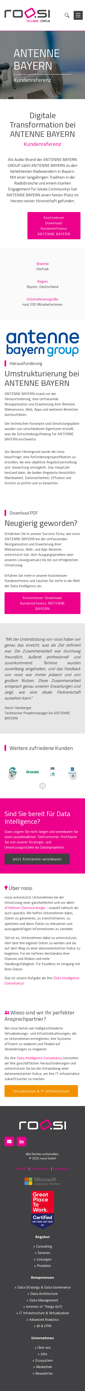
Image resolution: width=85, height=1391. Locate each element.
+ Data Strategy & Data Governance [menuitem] (43, 1287)
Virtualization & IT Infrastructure (41, 1091)
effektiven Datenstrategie (25, 907)
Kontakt (21, 1168)
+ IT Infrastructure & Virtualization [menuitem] (42, 1313)
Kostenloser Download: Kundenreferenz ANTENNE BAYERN (54, 226)
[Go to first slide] (73, 776)
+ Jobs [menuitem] (42, 1353)
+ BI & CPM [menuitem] (42, 1326)
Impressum (61, 1168)
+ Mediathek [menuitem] (42, 1366)
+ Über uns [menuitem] (42, 1347)
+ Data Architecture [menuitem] (42, 1293)
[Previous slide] (11, 776)
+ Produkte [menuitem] (42, 1265)
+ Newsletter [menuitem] (42, 1373)
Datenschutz (40, 1168)
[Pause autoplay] (42, 786)
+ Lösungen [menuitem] (42, 1259)
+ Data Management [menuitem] (42, 1300)
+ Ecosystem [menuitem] (42, 1360)
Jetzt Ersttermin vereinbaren (37, 859)
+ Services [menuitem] (42, 1252)
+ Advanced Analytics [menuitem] (42, 1319)
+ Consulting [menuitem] (42, 1246)
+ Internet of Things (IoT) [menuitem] (42, 1306)
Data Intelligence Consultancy (39, 1058)
